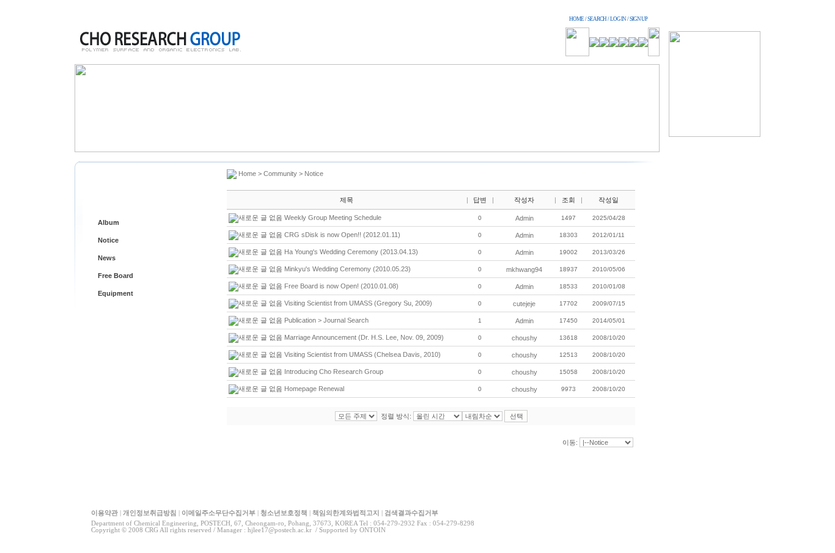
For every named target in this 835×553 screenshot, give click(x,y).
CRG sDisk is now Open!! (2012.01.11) (342, 234)
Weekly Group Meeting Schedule (332, 217)
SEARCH (596, 19)
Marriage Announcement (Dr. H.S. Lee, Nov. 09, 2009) (364, 337)
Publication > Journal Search (326, 320)
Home (247, 173)
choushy (524, 338)
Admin (524, 218)
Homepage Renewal (314, 388)
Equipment (115, 293)
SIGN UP (638, 19)
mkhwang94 (524, 269)
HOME (576, 19)
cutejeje (524, 303)
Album (108, 222)
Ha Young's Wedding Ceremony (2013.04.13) (351, 251)
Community (280, 173)
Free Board (115, 275)
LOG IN (618, 19)
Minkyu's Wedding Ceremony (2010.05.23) (347, 269)
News (107, 258)
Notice (108, 240)
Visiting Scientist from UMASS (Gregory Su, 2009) (358, 303)
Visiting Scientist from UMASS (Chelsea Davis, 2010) (362, 354)
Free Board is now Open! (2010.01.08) (341, 286)
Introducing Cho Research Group (333, 371)
